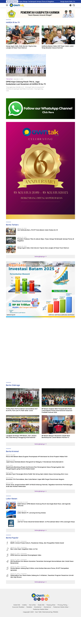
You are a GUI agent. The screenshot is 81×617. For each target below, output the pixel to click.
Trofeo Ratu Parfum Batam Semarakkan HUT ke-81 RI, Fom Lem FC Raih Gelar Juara (22, 409)
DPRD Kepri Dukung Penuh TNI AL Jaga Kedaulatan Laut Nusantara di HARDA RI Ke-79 (26, 83)
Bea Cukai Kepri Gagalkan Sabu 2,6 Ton (24, 549)
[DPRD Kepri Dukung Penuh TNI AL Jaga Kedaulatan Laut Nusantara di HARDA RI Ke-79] (26, 65)
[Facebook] (35, 599)
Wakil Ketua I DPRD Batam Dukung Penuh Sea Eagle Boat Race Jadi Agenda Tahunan (43, 504)
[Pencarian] (74, 5)
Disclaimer (38, 607)
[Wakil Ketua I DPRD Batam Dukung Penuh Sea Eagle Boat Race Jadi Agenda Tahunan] (11, 505)
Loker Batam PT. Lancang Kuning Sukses (31, 513)
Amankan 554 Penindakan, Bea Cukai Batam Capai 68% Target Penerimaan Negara (35, 479)
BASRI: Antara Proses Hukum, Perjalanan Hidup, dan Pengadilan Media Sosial (37, 543)
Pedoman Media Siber (61, 607)
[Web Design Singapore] (40, 170)
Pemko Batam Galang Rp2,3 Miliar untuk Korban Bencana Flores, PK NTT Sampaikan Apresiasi (39, 569)
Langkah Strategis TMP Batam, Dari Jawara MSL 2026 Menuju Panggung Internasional (21, 436)
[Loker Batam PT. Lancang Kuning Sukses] (11, 514)
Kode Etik (17, 605)
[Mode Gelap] (70, 5)
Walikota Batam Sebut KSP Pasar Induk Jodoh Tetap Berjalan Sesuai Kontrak (58, 47)
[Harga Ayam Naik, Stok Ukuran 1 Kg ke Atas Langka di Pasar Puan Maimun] (22, 35)
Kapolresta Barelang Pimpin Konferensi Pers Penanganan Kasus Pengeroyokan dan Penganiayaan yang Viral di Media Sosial (35, 468)
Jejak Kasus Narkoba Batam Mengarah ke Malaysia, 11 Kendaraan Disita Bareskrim (34, 462)
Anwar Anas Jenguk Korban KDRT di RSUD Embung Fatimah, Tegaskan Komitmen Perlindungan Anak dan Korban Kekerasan (39, 485)
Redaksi (29, 607)
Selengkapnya (40, 256)
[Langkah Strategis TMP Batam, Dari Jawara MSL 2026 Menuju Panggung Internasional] (22, 424)
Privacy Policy (62, 605)
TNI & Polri (9, 79)
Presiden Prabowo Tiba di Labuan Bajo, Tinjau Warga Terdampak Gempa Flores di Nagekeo (45, 240)
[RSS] (46, 599)
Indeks (24, 605)
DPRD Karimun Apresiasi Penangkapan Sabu (25, 555)
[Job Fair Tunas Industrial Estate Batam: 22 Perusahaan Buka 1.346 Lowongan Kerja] (11, 523)
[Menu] (7, 5)
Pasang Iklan (51, 605)
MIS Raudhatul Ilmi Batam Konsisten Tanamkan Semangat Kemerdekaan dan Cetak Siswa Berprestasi (41, 562)
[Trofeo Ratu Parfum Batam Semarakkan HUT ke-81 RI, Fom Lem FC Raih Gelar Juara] (22, 397)
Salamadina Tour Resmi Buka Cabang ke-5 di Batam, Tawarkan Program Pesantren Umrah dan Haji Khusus (42, 576)
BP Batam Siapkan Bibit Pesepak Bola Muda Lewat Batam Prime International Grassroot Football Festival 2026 (57, 410)
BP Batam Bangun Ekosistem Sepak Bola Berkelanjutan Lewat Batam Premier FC (56, 436)
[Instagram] (42, 599)
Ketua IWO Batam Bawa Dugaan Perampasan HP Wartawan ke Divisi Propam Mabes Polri (37, 456)
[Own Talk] (16, 5)
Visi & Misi (32, 605)
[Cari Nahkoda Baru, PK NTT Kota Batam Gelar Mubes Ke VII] (11, 231)
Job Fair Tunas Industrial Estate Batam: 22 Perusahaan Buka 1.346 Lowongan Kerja (46, 522)
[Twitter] (38, 599)
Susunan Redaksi (18, 607)
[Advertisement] (40, 335)
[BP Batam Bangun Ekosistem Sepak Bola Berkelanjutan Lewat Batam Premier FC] (58, 424)
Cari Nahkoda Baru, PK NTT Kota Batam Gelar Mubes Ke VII (37, 230)
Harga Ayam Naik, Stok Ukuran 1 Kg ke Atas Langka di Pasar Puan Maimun (21, 47)
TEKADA (55, 612)
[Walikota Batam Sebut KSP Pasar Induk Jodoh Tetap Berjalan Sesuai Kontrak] (58, 35)
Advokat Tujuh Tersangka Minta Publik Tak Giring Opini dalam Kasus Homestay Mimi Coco (37, 474)
